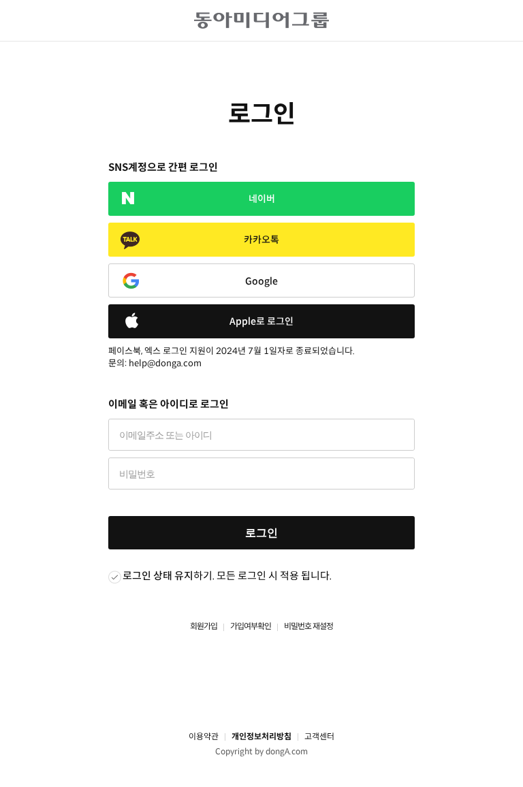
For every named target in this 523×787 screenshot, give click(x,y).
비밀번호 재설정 (308, 626)
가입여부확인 (250, 626)
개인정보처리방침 (261, 736)
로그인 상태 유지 (158, 575)
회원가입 (203, 626)
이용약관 (204, 736)
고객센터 (319, 736)
